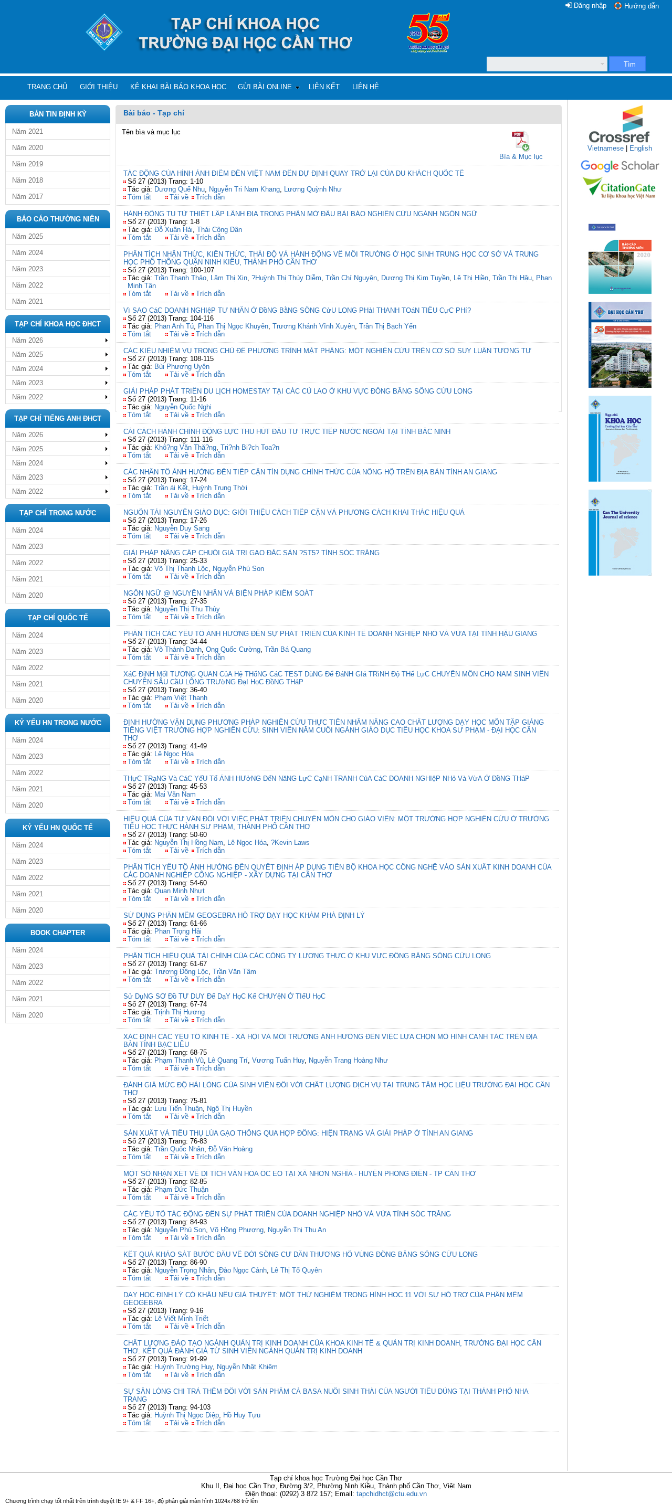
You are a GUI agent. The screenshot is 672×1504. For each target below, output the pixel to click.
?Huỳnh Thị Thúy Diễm (286, 278)
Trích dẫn (210, 197)
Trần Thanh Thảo (180, 278)
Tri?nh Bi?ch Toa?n (249, 447)
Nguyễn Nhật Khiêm (247, 1367)
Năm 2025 (27, 236)
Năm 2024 (27, 253)
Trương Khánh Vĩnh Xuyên (313, 326)
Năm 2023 (27, 269)
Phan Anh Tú (174, 326)
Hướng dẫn (641, 6)
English (640, 148)
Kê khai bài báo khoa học (178, 87)
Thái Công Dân (219, 230)
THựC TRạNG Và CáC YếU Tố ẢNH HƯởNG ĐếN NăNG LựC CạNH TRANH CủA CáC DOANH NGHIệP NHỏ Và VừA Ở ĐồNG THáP (326, 778)
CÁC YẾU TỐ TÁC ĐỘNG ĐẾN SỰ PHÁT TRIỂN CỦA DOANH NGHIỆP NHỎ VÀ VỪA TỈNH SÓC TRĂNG (287, 1214)
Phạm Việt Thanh (180, 698)
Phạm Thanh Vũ (179, 1060)
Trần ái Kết (171, 488)
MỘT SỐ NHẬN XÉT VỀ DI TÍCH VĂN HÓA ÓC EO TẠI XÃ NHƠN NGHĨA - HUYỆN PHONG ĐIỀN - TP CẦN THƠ (299, 1174)
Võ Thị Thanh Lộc (181, 569)
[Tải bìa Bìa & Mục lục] (521, 141)
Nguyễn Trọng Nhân (184, 1270)
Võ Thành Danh (178, 649)
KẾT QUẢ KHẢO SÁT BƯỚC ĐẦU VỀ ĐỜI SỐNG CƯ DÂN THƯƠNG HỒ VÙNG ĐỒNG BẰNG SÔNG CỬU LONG (300, 1254)
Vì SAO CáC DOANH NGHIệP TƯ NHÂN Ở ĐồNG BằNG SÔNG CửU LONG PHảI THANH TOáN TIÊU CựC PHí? (297, 310)
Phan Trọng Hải (178, 931)
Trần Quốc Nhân (179, 1149)
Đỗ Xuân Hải (173, 230)
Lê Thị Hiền (471, 278)
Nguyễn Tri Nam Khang (244, 189)
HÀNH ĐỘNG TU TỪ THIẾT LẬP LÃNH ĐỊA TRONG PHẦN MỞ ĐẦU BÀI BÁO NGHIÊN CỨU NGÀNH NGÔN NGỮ (300, 214)
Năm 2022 (27, 285)
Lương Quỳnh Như (313, 189)
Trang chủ (47, 87)
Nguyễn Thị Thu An (297, 1230)
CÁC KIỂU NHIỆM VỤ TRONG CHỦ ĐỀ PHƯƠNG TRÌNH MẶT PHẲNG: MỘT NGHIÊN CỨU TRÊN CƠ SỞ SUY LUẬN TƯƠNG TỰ (327, 351)
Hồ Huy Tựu (241, 1415)
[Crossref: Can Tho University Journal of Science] (620, 142)
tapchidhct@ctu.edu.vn (391, 1494)
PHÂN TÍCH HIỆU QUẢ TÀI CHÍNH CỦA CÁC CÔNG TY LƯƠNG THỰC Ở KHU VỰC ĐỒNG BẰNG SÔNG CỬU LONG (307, 956)
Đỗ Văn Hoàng (230, 1149)
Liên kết (324, 87)
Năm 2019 (27, 164)
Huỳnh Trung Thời (219, 488)
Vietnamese (605, 148)
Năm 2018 (27, 180)
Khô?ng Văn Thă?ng (185, 447)
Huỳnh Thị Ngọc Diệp (186, 1415)
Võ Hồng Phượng (237, 1230)
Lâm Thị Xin (229, 278)
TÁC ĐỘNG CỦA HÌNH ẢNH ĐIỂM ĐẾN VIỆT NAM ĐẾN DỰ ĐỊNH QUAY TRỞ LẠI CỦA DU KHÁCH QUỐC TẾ (293, 173)
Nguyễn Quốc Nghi (183, 407)
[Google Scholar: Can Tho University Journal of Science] (620, 171)
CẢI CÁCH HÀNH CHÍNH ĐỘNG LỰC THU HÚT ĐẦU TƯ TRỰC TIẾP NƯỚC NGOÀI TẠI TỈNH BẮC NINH (286, 432)
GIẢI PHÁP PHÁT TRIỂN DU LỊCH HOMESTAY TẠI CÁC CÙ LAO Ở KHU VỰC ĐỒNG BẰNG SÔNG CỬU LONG (297, 391)
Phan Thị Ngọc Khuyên (233, 326)
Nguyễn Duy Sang (181, 528)
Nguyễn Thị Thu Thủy (187, 609)
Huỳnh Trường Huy (183, 1367)
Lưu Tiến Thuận (178, 1109)
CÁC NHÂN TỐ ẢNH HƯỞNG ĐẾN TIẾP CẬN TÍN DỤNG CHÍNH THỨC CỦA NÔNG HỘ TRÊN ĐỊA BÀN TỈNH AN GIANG (310, 472)
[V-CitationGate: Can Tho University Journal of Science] (620, 202)
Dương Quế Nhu (179, 189)
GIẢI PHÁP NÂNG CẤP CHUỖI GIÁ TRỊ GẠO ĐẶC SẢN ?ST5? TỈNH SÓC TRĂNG (251, 553)
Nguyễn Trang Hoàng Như (348, 1060)
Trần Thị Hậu (512, 278)
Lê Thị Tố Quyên (296, 1270)
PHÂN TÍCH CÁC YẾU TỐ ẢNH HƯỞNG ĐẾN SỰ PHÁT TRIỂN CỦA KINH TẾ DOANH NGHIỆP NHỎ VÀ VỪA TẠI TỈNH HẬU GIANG (330, 634)
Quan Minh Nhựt (179, 891)
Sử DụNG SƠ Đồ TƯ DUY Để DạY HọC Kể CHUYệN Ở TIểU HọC (224, 996)
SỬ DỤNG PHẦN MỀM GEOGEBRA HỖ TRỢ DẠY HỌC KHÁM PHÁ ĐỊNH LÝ (244, 915)
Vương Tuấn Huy (278, 1060)
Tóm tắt (139, 197)
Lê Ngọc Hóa (174, 754)
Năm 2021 (27, 131)
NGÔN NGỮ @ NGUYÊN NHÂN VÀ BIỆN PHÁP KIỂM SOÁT (218, 593)
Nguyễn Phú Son (238, 569)
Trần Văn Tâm (234, 972)
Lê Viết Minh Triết (181, 1318)
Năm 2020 (27, 148)
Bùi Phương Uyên (181, 366)
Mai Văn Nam (175, 794)
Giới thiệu (99, 87)
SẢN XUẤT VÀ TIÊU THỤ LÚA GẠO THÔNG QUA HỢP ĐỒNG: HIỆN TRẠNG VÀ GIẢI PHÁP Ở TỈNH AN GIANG (298, 1133)
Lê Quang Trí (228, 1060)
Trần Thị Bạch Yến (387, 326)
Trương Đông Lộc (181, 972)
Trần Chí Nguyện (351, 278)
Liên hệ (365, 87)
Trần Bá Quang (288, 649)
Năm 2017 (27, 196)
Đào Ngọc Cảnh (243, 1270)
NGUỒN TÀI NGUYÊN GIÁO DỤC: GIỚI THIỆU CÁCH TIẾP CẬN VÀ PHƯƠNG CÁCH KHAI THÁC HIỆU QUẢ (294, 512)
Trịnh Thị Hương (179, 1012)
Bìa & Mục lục (521, 157)
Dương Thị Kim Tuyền (415, 278)
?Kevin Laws (290, 842)
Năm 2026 (27, 340)
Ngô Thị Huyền (229, 1109)
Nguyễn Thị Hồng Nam (188, 842)
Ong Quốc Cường (233, 649)
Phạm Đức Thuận (181, 1189)
